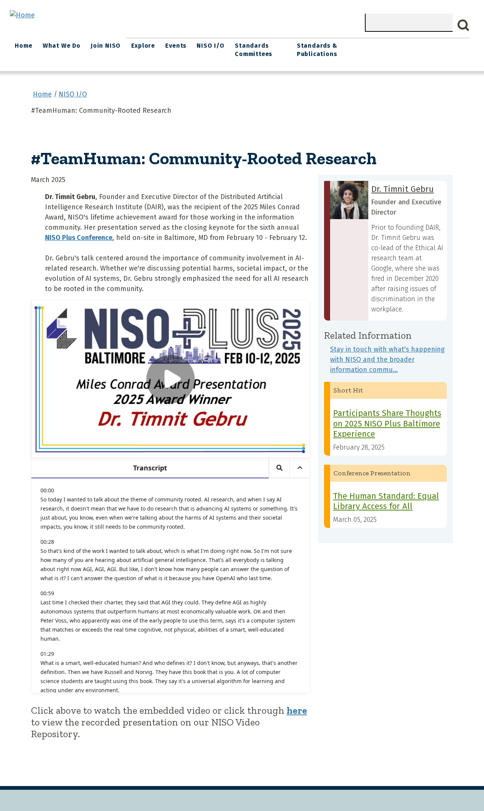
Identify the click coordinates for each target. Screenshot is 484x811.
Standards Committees (253, 50)
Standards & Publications (317, 50)
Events (175, 45)
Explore (143, 45)
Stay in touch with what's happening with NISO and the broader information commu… (387, 359)
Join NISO (106, 45)
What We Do (62, 45)
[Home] (22, 15)
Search (464, 25)
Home (23, 45)
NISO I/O (210, 45)
